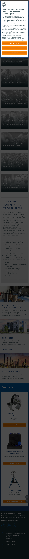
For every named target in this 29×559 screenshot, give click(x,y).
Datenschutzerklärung (17, 40)
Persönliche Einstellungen (14, 48)
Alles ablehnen (14, 53)
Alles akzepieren (14, 43)
